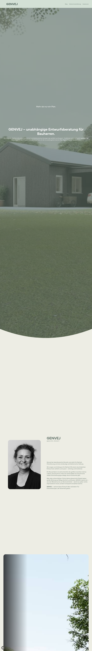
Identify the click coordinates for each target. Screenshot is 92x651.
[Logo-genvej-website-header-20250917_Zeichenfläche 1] (12, 4)
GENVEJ (54, 438)
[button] (3, 648)
